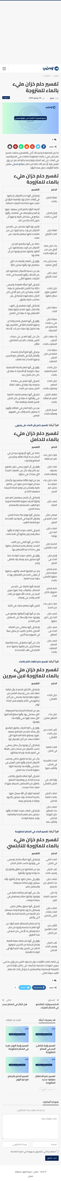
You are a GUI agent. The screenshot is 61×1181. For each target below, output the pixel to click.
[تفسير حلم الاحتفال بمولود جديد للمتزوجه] (43, 1065)
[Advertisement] (30, 32)
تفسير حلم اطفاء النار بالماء (33, 661)
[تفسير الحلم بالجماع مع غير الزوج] (17, 1065)
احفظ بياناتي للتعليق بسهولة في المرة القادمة (33, 1151)
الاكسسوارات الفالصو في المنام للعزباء (47, 1006)
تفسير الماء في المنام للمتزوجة (31, 831)
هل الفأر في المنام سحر (14, 1004)
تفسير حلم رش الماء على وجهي (31, 425)
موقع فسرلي (18, 164)
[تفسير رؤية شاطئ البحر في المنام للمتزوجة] (43, 1034)
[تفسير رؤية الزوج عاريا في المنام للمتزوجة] (17, 1034)
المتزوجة (6, 97)
